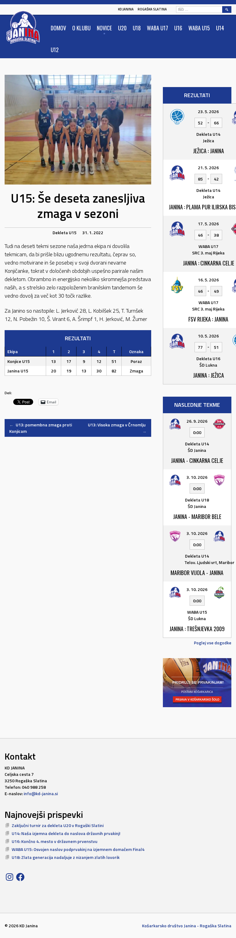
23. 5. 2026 (208, 111)
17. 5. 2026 (208, 223)
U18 (137, 28)
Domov (58, 28)
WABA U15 (199, 28)
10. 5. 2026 (208, 336)
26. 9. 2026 (197, 421)
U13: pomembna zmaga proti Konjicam (40, 427)
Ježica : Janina (208, 151)
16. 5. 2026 (208, 279)
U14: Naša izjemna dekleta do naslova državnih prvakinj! (66, 833)
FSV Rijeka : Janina (208, 319)
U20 (122, 28)
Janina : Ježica (208, 375)
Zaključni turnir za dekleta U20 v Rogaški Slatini (58, 825)
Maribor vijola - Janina (197, 573)
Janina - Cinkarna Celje (197, 460)
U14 (220, 28)
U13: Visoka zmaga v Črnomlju (117, 427)
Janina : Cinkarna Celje (208, 263)
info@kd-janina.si (41, 793)
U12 (55, 50)
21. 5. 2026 (208, 167)
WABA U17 (157, 28)
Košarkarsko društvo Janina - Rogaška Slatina (186, 925)
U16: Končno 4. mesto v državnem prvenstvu (54, 841)
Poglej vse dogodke (212, 642)
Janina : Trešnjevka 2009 (197, 629)
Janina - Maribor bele (197, 516)
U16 (178, 28)
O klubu (81, 28)
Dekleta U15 (65, 232)
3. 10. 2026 (197, 477)
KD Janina (126, 9)
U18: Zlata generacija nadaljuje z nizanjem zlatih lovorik (66, 857)
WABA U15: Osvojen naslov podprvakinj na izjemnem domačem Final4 (78, 849)
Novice (104, 28)
